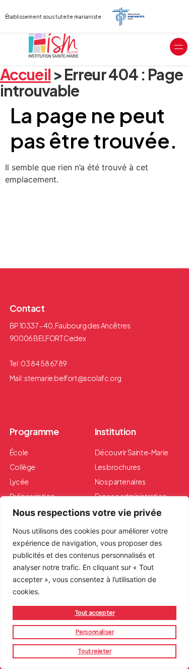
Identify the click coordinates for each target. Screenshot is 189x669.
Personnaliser (95, 632)
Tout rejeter (94, 651)
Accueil (25, 74)
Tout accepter (95, 612)
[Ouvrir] (178, 46)
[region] (94, 582)
